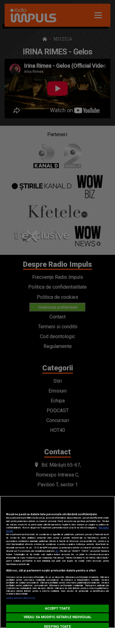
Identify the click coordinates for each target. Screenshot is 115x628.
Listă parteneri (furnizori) (20, 598)
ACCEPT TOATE (57, 608)
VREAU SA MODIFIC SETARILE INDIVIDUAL (57, 617)
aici (56, 551)
